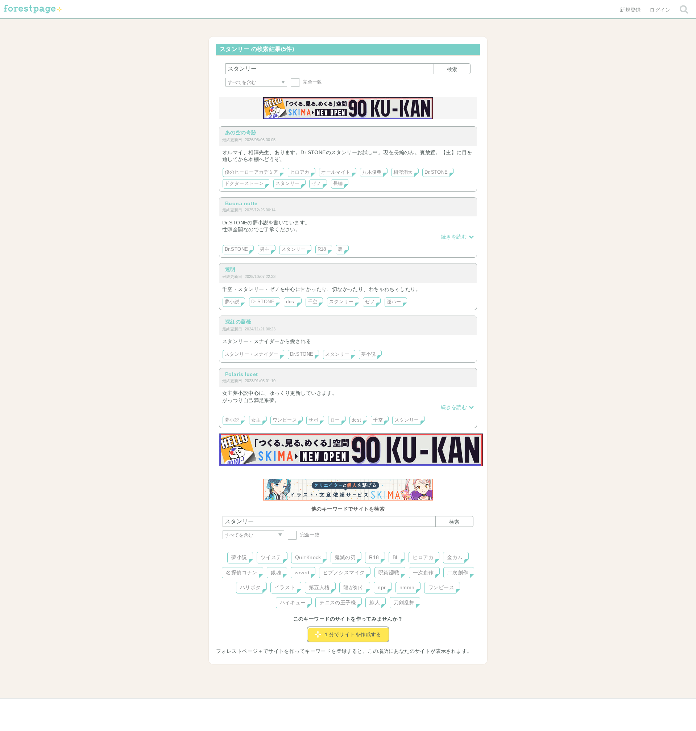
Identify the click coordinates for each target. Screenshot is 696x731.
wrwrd (302, 572)
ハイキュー (293, 602)
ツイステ (271, 557)
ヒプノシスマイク (344, 572)
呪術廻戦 (388, 572)
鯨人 (374, 602)
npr (382, 587)
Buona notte (241, 203)
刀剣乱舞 (404, 602)
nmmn (407, 587)
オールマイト (336, 172)
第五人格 (319, 587)
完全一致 (311, 82)
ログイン (660, 10)
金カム (455, 557)
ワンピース (285, 420)
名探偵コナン (241, 572)
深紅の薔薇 (238, 322)
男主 (265, 249)
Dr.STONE (436, 172)
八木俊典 (372, 172)
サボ (313, 420)
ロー (335, 420)
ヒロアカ (300, 172)
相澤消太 (403, 172)
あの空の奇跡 (241, 132)
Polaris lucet (241, 374)
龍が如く (353, 587)
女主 (256, 420)
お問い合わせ (295, 706)
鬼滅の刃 (345, 557)
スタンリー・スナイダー (251, 354)
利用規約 (338, 706)
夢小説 (232, 301)
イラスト (284, 587)
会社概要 (376, 706)
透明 (230, 269)
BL (396, 557)
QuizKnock (308, 557)
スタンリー (288, 183)
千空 (313, 301)
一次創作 (423, 572)
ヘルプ (255, 706)
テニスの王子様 (337, 602)
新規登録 (630, 10)
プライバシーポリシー (426, 706)
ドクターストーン (244, 183)
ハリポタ (250, 587)
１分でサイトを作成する (352, 634)
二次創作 (457, 572)
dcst (291, 301)
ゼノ (316, 183)
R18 (322, 249)
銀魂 (276, 572)
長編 (338, 183)
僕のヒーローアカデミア (251, 172)
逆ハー (394, 301)
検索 (452, 69)
